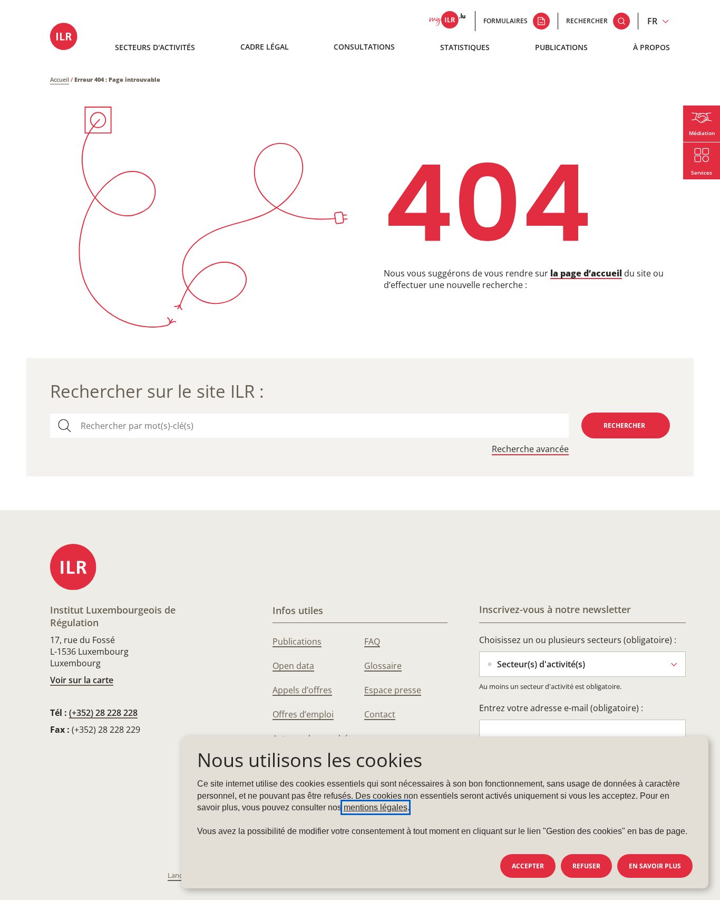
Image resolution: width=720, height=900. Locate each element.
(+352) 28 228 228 (103, 713)
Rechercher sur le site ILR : (157, 391)
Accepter (528, 865)
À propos (651, 47)
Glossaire (383, 666)
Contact (379, 714)
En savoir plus (655, 865)
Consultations (364, 47)
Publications (561, 47)
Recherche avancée (530, 449)
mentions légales (375, 807)
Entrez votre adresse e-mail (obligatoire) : (561, 708)
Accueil (59, 79)
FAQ (372, 641)
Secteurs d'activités (155, 47)
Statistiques (465, 47)
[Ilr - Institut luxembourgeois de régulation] (66, 37)
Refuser (586, 865)
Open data (293, 666)
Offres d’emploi (303, 714)
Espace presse (392, 690)
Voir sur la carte (81, 680)
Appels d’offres (302, 690)
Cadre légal (264, 47)
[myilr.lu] (447, 21)
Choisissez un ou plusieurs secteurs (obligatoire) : (577, 640)
